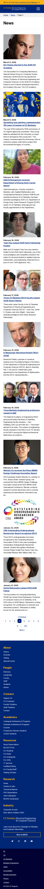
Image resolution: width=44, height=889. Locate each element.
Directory (7, 672)
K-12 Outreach (8, 701)
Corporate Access (10, 809)
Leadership (7, 675)
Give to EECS (22, 835)
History (6, 652)
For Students (8, 751)
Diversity (6, 655)
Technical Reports (10, 789)
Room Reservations (11, 744)
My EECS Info (8, 748)
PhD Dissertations (10, 792)
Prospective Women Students (14, 731)
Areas (5, 783)
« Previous (22, 617)
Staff (5, 681)
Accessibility (7, 871)
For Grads (7, 754)
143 (25, 626)
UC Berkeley (7, 859)
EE (4, 851)
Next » (22, 630)
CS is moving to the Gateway (26, 2)
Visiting (6, 658)
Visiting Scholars (9, 772)
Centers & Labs (9, 786)
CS (4, 855)
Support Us (7, 698)
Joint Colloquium (9, 796)
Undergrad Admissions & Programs (16, 721)
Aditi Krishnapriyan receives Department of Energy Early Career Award (19, 183)
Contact (6, 710)
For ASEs (7, 760)
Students (6, 684)
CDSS (5, 867)
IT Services (7, 763)
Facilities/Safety (9, 766)
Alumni (6, 687)
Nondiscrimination (9, 875)
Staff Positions (9, 707)
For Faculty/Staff (10, 769)
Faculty (6, 678)
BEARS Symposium (11, 799)
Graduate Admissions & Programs (16, 724)
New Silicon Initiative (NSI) (13, 813)
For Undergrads (9, 757)
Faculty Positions (10, 704)
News (13, 15)
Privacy (6, 878)
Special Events (9, 661)
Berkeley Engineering (11, 863)
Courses (6, 727)
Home (5, 15)
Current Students (9, 734)
